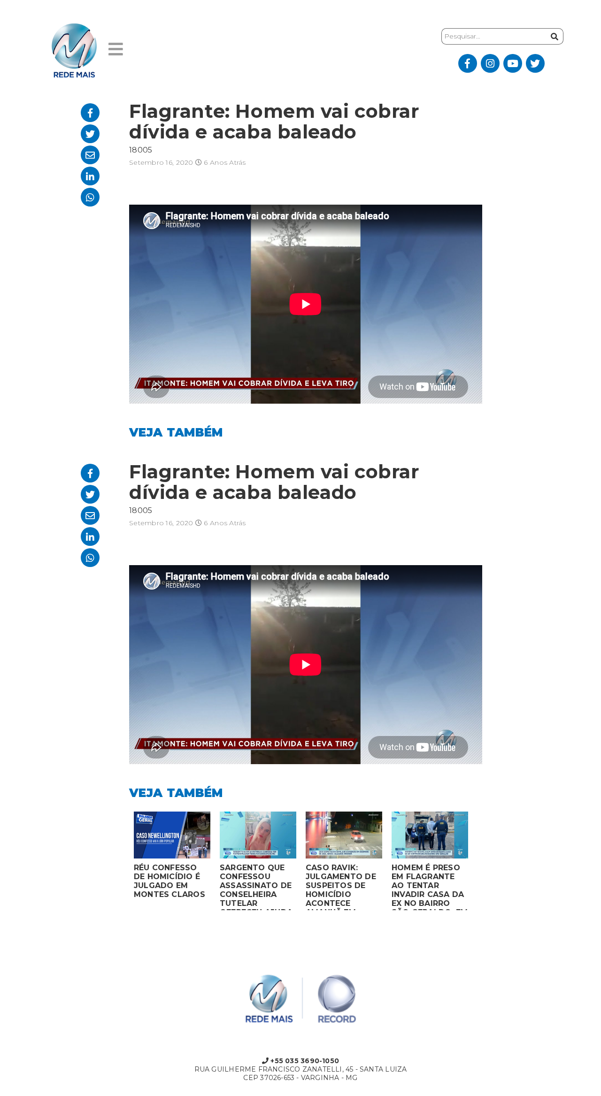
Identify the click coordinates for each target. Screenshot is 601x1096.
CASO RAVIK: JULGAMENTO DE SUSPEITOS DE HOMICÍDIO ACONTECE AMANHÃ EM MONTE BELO (341, 886)
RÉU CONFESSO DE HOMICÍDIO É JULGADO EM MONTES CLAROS (169, 881)
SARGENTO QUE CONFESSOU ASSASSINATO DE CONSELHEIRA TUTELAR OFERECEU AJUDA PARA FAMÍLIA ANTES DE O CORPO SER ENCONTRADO (256, 886)
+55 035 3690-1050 (304, 1061)
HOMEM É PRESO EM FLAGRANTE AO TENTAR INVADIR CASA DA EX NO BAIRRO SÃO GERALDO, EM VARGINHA (430, 886)
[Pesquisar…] (553, 36)
